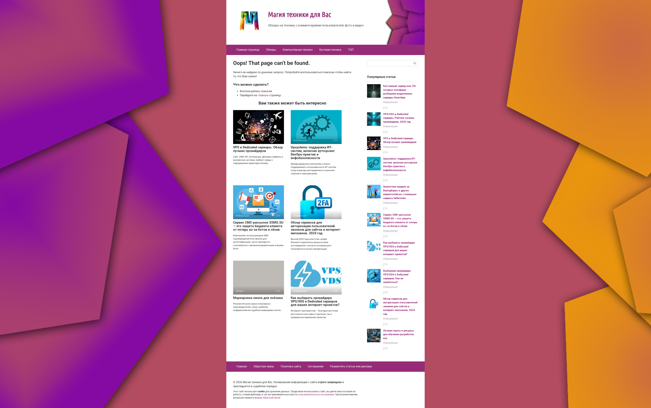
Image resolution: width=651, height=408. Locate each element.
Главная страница (247, 49)
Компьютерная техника (298, 49)
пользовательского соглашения (316, 394)
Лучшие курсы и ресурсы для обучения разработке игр (398, 334)
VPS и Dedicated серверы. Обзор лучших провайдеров (258, 149)
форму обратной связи (267, 397)
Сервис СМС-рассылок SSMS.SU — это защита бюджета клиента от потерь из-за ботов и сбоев (258, 226)
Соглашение (315, 366)
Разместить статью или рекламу (351, 366)
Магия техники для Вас (299, 14)
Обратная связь (264, 366)
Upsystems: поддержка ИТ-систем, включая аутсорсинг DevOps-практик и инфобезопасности (313, 152)
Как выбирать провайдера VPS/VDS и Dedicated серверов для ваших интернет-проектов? (315, 301)
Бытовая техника (330, 49)
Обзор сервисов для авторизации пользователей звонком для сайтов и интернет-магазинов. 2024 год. (316, 228)
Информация (390, 102)
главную (263, 95)
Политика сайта (291, 366)
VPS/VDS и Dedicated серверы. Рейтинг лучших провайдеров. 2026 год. (398, 118)
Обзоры (271, 49)
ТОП (350, 49)
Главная (241, 366)
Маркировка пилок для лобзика (258, 298)
